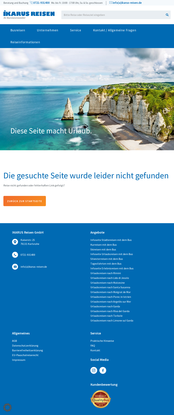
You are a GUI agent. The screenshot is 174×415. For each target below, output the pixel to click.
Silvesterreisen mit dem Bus (106, 258)
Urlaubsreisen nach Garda (105, 306)
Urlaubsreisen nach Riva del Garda (109, 311)
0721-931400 (41, 3)
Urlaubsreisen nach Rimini (105, 273)
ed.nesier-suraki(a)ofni (127, 3)
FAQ (92, 345)
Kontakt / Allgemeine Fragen (114, 30)
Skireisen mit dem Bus (103, 249)
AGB (14, 340)
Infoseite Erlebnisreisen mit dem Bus (112, 268)
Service (75, 30)
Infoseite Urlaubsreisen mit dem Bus (111, 254)
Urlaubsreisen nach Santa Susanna (110, 287)
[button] (7, 407)
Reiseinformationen (25, 42)
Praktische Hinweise (102, 340)
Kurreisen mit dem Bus (103, 244)
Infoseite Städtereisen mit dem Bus (111, 240)
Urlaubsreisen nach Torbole (106, 315)
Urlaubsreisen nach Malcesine (107, 282)
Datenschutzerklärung (25, 345)
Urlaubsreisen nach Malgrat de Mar (110, 292)
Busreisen (17, 30)
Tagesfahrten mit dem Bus (105, 263)
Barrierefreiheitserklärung (27, 350)
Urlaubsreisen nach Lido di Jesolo (109, 278)
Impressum (18, 360)
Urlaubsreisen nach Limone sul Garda (111, 320)
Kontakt (95, 350)
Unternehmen (47, 30)
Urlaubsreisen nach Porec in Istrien (110, 296)
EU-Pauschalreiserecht (25, 355)
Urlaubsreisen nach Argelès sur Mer (110, 301)
